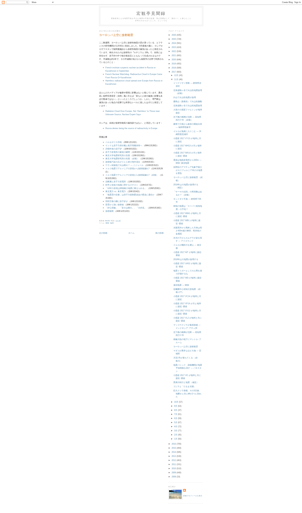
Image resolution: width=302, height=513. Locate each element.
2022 (174, 51)
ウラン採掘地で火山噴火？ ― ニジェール (124, 165)
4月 (176, 426)
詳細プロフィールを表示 (192, 496)
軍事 (107, 223)
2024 (174, 43)
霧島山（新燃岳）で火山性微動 (187, 101)
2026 (174, 35)
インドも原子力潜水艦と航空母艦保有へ (123, 145)
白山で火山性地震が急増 (184, 97)
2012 (174, 460)
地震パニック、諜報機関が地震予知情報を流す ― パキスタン (187, 368)
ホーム (131, 233)
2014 (174, 452)
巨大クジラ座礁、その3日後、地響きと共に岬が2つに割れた (187, 393)
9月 (176, 406)
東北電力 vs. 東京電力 (115, 191)
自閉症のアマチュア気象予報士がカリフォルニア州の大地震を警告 (187, 170)
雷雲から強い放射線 (114, 204)
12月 (176, 75)
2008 (174, 476)
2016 (174, 444)
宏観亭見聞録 (151, 13)
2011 (174, 464)
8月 (176, 410)
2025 (174, 39)
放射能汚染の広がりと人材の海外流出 (122, 162)
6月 (176, 418)
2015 (174, 448)
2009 (174, 472)
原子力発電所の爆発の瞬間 (117, 152)
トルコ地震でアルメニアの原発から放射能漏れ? (127, 168)
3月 (176, 430)
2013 (174, 456)
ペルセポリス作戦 (113, 142)
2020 (174, 59)
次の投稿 (103, 233)
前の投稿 (159, 233)
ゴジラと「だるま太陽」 (184, 386)
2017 (174, 72)
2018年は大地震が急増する (185, 259)
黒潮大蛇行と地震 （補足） (186, 382)
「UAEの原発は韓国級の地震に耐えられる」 (125, 188)
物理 (112, 223)
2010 (174, 468)
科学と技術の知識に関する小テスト (121, 185)
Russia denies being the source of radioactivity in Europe (131, 128)
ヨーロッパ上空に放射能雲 (185, 346)
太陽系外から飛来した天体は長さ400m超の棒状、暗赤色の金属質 (187, 230)
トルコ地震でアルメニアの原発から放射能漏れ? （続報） (131, 175)
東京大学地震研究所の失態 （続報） (122, 158)
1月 (176, 439)
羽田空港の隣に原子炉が (116, 201)
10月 (176, 402)
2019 (174, 63)
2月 (176, 435)
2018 (174, 68)
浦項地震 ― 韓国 (181, 285)
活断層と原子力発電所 (115, 181)
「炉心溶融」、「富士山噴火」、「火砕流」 (125, 208)
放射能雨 (109, 211)
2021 (174, 55)
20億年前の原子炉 (113, 149)
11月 (176, 79)
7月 (176, 414)
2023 (174, 47)
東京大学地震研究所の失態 (117, 155)
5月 (176, 422)
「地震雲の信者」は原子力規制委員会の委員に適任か (129, 194)
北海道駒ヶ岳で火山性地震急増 (187, 105)
